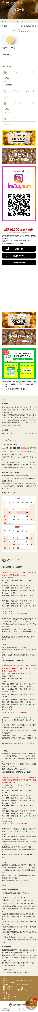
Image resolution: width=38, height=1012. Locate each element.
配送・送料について (8, 988)
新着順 (34, 26)
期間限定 (9, 85)
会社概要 (5, 984)
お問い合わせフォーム (23, 990)
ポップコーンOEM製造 (9, 982)
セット (8, 81)
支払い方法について (8, 986)
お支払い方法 (19, 262)
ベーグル (7, 995)
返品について (7, 990)
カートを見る (21, 988)
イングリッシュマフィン (16, 21)
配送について (19, 255)
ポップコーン (9, 998)
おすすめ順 (21, 26)
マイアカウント (21, 986)
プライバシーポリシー (23, 982)
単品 (7, 78)
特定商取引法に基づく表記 (24, 980)
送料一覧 (19, 248)
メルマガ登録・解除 (22, 984)
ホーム (4, 21)
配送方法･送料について (7, 1010)
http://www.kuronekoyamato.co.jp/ (14, 972)
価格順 (28, 26)
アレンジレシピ (7, 980)
